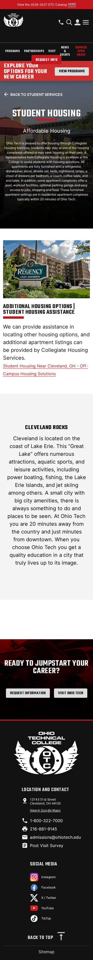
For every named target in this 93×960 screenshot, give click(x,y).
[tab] (12, 52)
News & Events (65, 51)
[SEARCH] (69, 22)
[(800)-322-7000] (61, 22)
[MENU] (86, 22)
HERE (72, 4)
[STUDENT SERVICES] (77, 22)
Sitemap (46, 951)
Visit (52, 51)
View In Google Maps (45, 810)
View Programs (72, 71)
